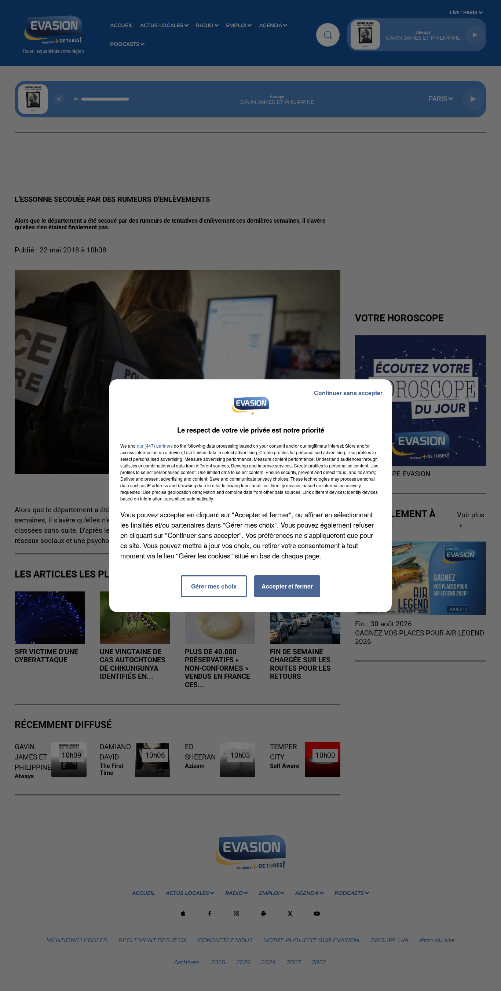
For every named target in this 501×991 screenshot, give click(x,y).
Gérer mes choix (214, 586)
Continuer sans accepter (348, 393)
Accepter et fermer (287, 586)
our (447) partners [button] (155, 445)
